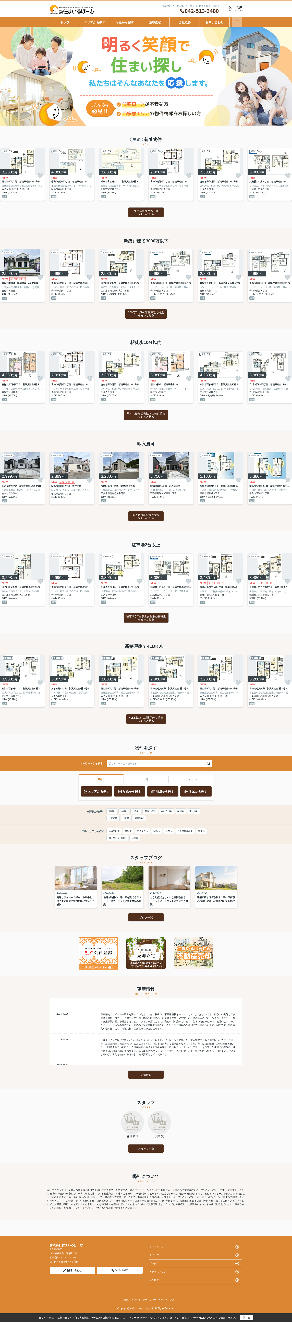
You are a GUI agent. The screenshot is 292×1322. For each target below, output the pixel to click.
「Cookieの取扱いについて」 (202, 1318)
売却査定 (155, 22)
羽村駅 (180, 811)
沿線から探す (125, 22)
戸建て (101, 779)
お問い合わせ (214, 22)
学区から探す (198, 791)
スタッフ (154, 1255)
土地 (146, 779)
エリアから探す (94, 22)
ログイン (230, 10)
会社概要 (185, 22)
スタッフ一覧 (146, 1148)
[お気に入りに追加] (40, 176)
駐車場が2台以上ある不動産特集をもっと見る (146, 618)
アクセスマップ (157, 1271)
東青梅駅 (139, 818)
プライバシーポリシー (145, 1299)
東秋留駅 (193, 811)
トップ (64, 22)
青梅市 (128, 831)
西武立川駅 (166, 811)
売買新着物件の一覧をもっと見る (146, 212)
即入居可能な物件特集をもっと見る (146, 516)
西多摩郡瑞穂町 (185, 831)
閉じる (246, 1317)
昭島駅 (112, 811)
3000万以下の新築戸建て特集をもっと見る (146, 314)
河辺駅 (126, 818)
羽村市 (168, 831)
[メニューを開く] (237, 22)
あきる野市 (142, 831)
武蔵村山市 (114, 831)
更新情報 (146, 1074)
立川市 (135, 837)
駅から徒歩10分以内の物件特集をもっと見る (146, 415)
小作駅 (136, 811)
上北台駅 (113, 818)
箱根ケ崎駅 (150, 811)
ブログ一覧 (146, 917)
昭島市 (156, 831)
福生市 (201, 831)
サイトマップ (167, 1299)
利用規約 (124, 1299)
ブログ (152, 1263)
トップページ (156, 1246)
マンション (191, 779)
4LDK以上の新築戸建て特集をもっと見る (146, 719)
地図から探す (165, 791)
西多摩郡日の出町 (117, 837)
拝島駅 (124, 811)
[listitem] (72, 174)
